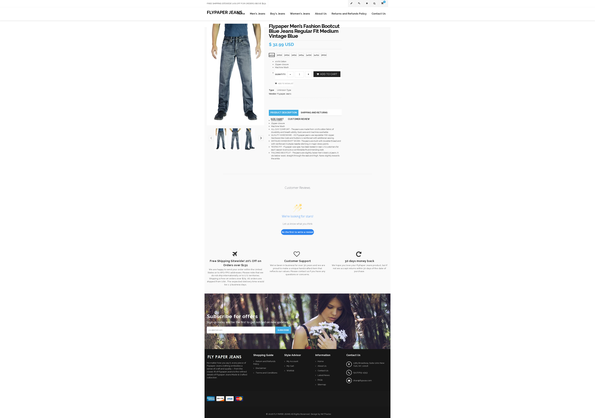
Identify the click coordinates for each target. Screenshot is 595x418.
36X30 (323, 55)
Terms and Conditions (266, 373)
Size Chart (277, 119)
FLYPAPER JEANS (224, 12)
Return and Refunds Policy (264, 362)
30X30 (279, 55)
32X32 (294, 55)
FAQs (320, 380)
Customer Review (299, 119)
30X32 (286, 55)
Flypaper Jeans (284, 94)
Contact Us (323, 370)
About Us (322, 366)
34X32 (316, 55)
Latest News (324, 375)
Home (321, 361)
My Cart (290, 366)
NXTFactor (326, 414)
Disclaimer (261, 368)
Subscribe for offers (232, 316)
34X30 (308, 55)
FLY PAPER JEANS (282, 414)
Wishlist (290, 370)
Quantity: (280, 74)
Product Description (283, 112)
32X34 (301, 55)
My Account (292, 361)
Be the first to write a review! (297, 232)
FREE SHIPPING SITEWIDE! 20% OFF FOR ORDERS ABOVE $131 (236, 3)
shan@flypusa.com (362, 380)
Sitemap (322, 384)
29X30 (271, 55)
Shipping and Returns (314, 112)
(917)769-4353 (360, 372)
